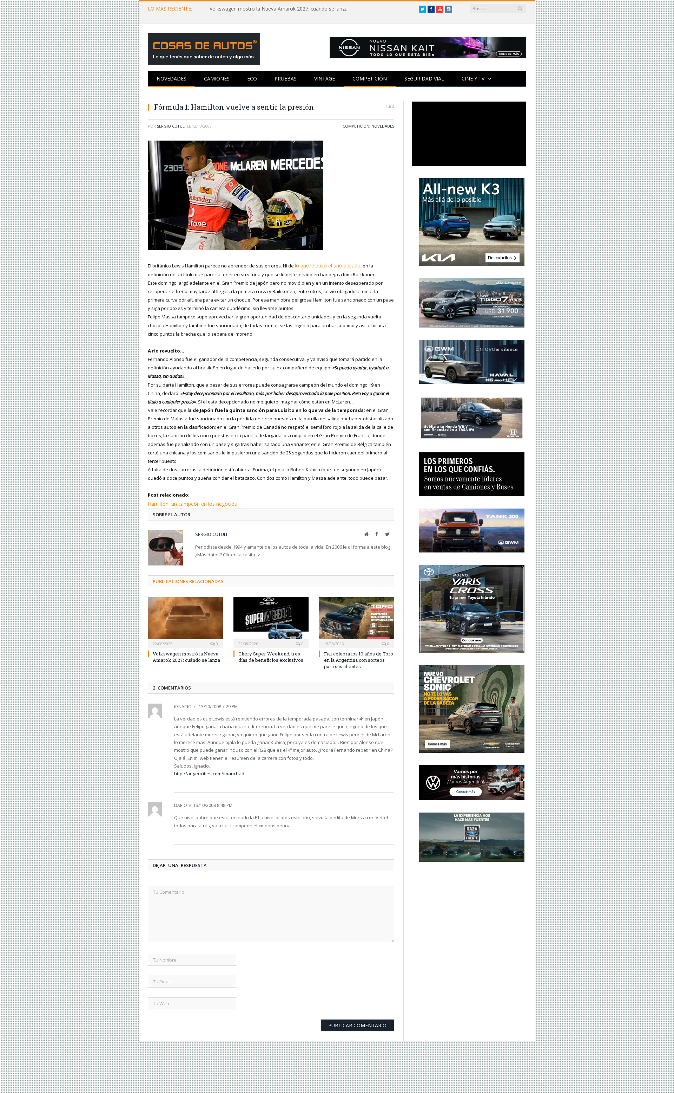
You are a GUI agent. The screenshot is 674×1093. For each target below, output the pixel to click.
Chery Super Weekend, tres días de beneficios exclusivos (270, 655)
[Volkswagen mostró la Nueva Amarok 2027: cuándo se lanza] (185, 620)
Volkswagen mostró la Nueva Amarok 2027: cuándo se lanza (279, 9)
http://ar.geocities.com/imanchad (209, 772)
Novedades (171, 78)
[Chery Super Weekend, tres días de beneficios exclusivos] (271, 620)
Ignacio (183, 705)
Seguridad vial (424, 78)
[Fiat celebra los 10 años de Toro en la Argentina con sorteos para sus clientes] (356, 620)
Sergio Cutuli (171, 126)
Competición (369, 78)
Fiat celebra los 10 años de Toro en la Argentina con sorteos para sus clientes (358, 658)
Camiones (217, 78)
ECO (252, 78)
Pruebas (286, 78)
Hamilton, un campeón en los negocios (189, 503)
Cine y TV (473, 78)
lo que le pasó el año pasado (326, 265)
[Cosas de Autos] (204, 47)
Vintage (324, 78)
